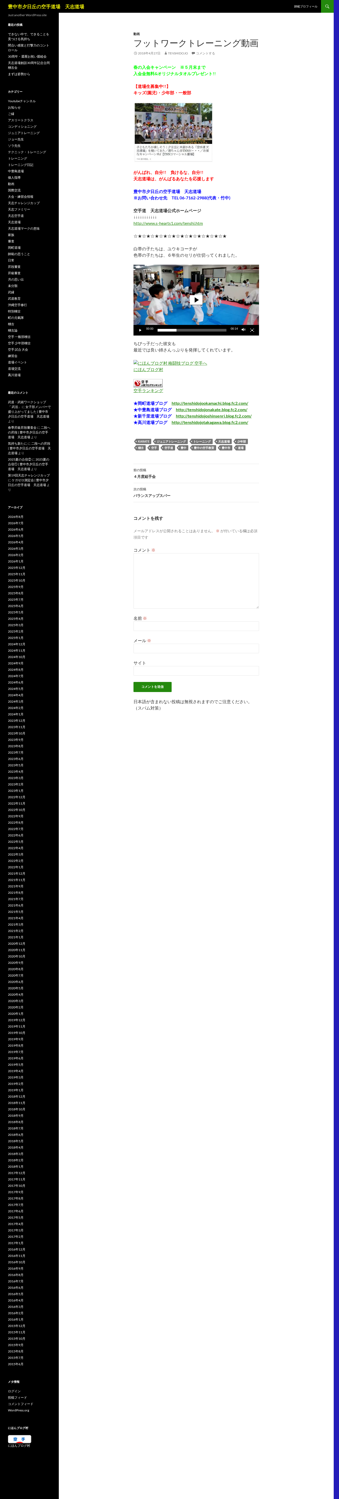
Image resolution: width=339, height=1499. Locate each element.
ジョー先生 (16, 139)
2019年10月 (16, 1033)
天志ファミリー (19, 209)
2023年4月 (16, 772)
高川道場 (14, 375)
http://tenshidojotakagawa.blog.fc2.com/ (210, 422)
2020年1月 (16, 1014)
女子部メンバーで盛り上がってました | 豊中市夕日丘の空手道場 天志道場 (29, 411)
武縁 (11, 292)
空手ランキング (148, 390)
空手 (154, 447)
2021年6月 (16, 905)
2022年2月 (16, 861)
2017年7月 (16, 1205)
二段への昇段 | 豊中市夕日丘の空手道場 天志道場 (29, 432)
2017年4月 (16, 1224)
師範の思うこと (19, 254)
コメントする (205, 53)
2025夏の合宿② (19, 459)
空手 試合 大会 (18, 349)
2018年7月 (16, 1128)
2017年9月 (16, 1192)
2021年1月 (16, 937)
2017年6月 (16, 1211)
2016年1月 (16, 1319)
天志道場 (224, 441)
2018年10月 (16, 1109)
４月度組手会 (144, 473)
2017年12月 (16, 1173)
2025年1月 (16, 638)
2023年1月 (16, 791)
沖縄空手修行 (17, 305)
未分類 (12, 286)
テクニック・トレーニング (27, 152)
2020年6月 (16, 982)
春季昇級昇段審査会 (22, 427)
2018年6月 (16, 1135)
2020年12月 (16, 944)
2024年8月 (16, 670)
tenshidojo (178, 53)
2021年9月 (16, 886)
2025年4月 (16, 619)
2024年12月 (16, 644)
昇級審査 (14, 273)
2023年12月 (16, 721)
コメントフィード (20, 1404)
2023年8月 (16, 746)
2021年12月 (16, 873)
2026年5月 (16, 536)
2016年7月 (16, 1281)
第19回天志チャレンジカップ (29, 475)
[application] (196, 300)
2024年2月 (16, 708)
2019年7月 (16, 1052)
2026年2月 (16, 555)
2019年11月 (16, 1026)
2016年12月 (16, 1249)
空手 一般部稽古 (19, 337)
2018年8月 (16, 1122)
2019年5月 (16, 1065)
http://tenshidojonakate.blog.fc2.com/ (211, 409)
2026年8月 (16, 517)
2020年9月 (16, 963)
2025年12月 (16, 568)
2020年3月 (16, 1001)
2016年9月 (16, 1268)
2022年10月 (16, 810)
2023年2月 (16, 784)
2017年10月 (16, 1186)
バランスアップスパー (152, 492)
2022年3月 (16, 854)
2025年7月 (16, 600)
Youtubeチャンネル (22, 101)
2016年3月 (16, 1307)
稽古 (141, 447)
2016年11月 (16, 1256)
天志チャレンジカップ (24, 203)
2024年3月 (16, 701)
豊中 (183, 447)
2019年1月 (16, 1090)
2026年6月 (16, 529)
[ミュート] (243, 330)
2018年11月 (16, 1103)
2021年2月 (16, 931)
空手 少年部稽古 (19, 343)
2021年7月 (16, 899)
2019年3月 (16, 1077)
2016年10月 (16, 1262)
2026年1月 (16, 561)
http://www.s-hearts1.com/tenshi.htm (168, 223)
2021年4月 (16, 918)
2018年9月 (16, 1116)
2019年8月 (16, 1045)
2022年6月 (16, 835)
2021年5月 (16, 912)
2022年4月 (16, 848)
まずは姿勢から (19, 74)
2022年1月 (16, 867)
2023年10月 (16, 733)
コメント (144, 549)
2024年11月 (16, 650)
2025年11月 (16, 574)
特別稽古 (14, 311)
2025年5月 (16, 612)
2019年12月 (16, 1020)
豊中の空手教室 (204, 447)
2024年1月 (16, 714)
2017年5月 (16, 1217)
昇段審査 (14, 267)
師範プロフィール (306, 6)
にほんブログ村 (148, 369)
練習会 (12, 356)
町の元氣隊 (16, 318)
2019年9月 (16, 1039)
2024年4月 (16, 695)
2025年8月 (16, 593)
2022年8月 (16, 822)
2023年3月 (16, 778)
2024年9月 (16, 663)
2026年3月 (16, 549)
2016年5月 (16, 1294)
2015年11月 (16, 1332)
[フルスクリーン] (252, 330)
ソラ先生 (14, 146)
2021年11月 (16, 880)
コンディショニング (22, 126)
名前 (140, 618)
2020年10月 (16, 956)
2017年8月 (16, 1198)
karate (143, 441)
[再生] (140, 330)
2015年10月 (16, 1339)
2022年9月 (16, 816)
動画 (136, 34)
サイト (139, 662)
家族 (11, 235)
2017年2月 (16, 1237)
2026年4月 (16, 542)
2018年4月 (16, 1147)
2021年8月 (16, 893)
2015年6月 (16, 1364)
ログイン (14, 1391)
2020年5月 (16, 988)
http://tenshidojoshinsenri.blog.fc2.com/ (214, 415)
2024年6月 (16, 682)
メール (142, 640)
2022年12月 (16, 797)
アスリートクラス (20, 120)
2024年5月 (16, 689)
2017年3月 (16, 1230)
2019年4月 (16, 1071)
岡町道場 (14, 248)
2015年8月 (16, 1351)
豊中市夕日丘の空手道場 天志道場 (46, 6)
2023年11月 (16, 727)
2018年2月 (16, 1160)
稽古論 (12, 330)
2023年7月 (16, 752)
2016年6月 (16, 1288)
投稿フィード (17, 1397)
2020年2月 (16, 1007)
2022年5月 (16, 842)
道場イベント (17, 362)
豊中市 (226, 447)
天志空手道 (16, 216)
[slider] (192, 330)
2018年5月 (16, 1141)
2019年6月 (16, 1058)
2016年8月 (16, 1275)
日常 (11, 260)
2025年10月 (16, 580)
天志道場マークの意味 (24, 228)
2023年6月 (16, 759)
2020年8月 (16, 969)
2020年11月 (16, 950)
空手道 (168, 447)
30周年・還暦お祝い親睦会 (27, 56)
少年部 (241, 441)
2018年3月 (16, 1154)
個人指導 (14, 177)
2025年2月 (16, 631)
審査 (11, 241)
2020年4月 (16, 995)
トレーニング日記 (20, 165)
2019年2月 (16, 1084)
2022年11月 (16, 803)
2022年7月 (16, 829)
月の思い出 (16, 279)
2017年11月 (16, 1179)
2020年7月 (16, 975)
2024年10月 (16, 657)
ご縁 (11, 114)
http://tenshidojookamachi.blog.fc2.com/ (210, 403)
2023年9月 (16, 740)
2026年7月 (16, 523)
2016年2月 (16, 1313)
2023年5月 (16, 765)
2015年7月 (16, 1358)
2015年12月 (16, 1326)
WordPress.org (18, 1410)
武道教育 (14, 298)
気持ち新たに (17, 443)
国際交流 (14, 190)
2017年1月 (16, 1243)
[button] (196, 300)
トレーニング (202, 441)
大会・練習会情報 (20, 197)
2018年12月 (16, 1096)
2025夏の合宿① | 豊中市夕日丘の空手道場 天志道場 (28, 464)
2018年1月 (16, 1167)
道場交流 (14, 369)
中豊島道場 (16, 171)
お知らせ (14, 107)
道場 (241, 447)
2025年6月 (16, 606)
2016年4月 (16, 1300)
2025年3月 (16, 625)
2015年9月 (16, 1345)
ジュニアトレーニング (171, 441)
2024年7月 (16, 676)
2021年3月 (16, 924)
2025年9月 (16, 587)
